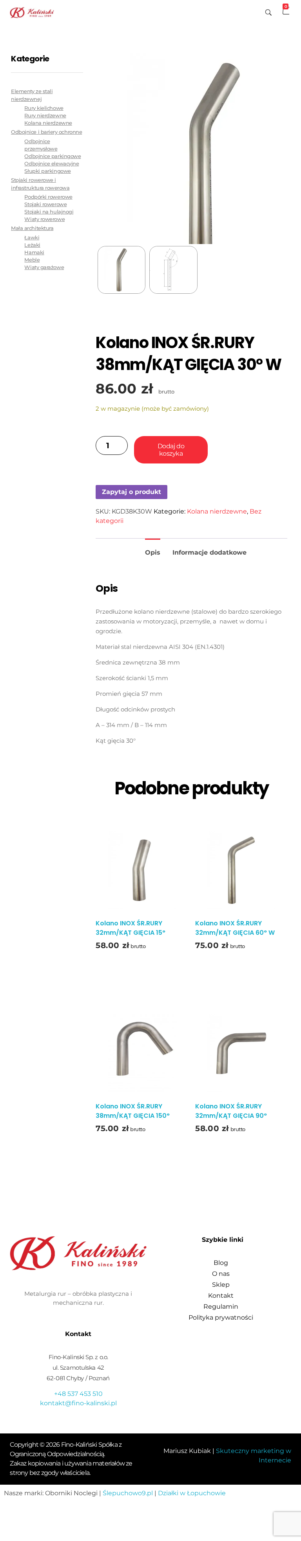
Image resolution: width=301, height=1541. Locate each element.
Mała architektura (32, 228)
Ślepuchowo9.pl (128, 1493)
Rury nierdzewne (45, 116)
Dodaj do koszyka (171, 449)
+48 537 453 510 (78, 1393)
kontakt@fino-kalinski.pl (78, 1403)
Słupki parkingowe (47, 171)
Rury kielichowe (43, 108)
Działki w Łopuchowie (192, 1493)
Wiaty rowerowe (44, 219)
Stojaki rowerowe (45, 204)
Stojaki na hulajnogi (48, 212)
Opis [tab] (152, 552)
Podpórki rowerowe (48, 197)
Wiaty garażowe (44, 267)
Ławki (31, 238)
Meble (32, 260)
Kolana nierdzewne (217, 511)
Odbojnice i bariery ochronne (46, 132)
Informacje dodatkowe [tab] (209, 552)
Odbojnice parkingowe (52, 156)
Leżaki (32, 245)
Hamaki (34, 252)
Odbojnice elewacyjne (51, 164)
